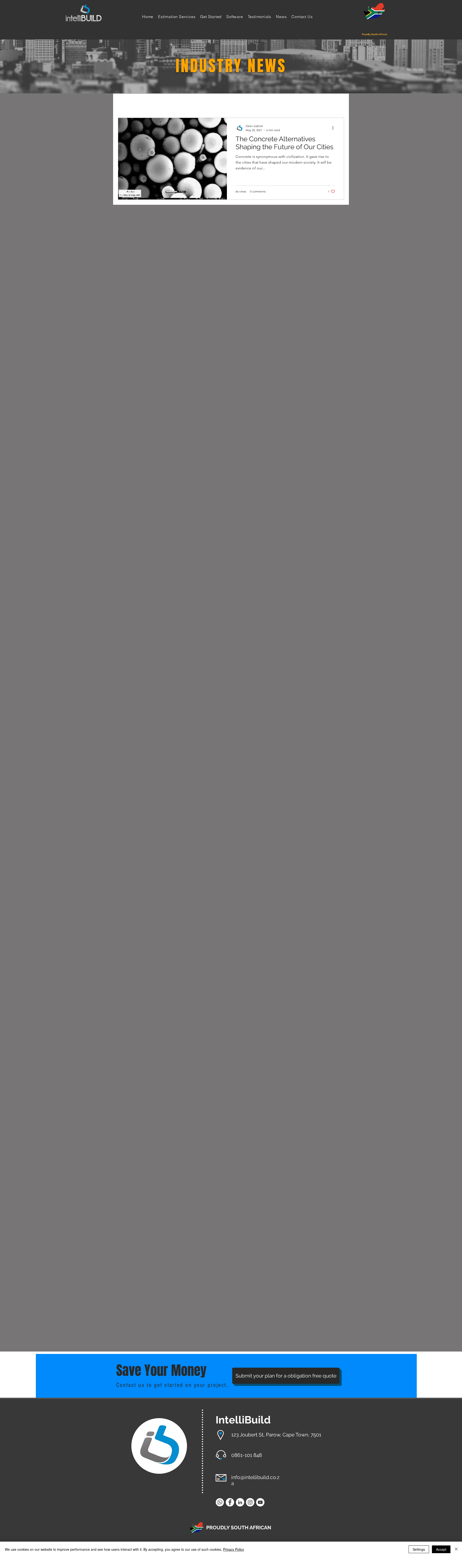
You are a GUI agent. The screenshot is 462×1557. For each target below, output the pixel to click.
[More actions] (334, 128)
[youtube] (260, 1502)
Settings (419, 1549)
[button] (338, 103)
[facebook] (230, 1502)
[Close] (456, 1549)
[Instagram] (250, 1502)
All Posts (126, 103)
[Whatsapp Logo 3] (220, 1502)
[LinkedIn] (240, 1502)
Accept (441, 1549)
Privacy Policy (233, 1549)
